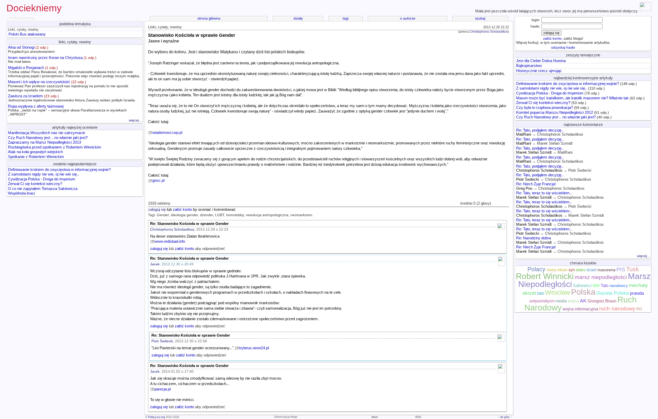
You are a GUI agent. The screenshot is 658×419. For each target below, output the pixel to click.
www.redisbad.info (169, 241)
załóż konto (182, 209)
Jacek (155, 264)
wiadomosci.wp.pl (167, 132)
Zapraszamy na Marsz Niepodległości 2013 (44, 142)
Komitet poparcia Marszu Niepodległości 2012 (554, 112)
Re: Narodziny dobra (533, 238)
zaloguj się (157, 209)
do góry (504, 416)
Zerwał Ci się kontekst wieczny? (35, 184)
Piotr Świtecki (162, 341)
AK (583, 300)
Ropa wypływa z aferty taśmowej (67, 110)
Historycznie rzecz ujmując (539, 71)
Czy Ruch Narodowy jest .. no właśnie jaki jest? (48, 138)
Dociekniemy (34, 8)
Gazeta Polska (612, 293)
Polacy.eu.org (156, 416)
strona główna (208, 18)
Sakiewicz (582, 285)
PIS (620, 269)
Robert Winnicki (545, 276)
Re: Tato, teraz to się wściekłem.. (544, 193)
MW (596, 286)
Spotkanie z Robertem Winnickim (36, 157)
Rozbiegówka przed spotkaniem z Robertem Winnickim (54, 147)
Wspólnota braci (21, 193)
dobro (581, 270)
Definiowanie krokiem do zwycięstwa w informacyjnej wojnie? (59, 170)
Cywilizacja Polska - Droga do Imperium (41, 179)
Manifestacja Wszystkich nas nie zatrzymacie (46, 133)
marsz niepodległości (601, 277)
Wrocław (557, 292)
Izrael (592, 270)
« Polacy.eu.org (20, 18)
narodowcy (618, 286)
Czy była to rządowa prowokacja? (544, 108)
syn (572, 270)
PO (639, 309)
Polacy (536, 269)
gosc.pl (158, 180)
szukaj (480, 18)
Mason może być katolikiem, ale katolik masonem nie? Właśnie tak (572, 98)
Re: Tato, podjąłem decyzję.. (539, 130)
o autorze (407, 18)
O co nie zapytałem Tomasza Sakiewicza (42, 189)
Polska (583, 291)
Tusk (632, 269)
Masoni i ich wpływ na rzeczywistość (68, 86)
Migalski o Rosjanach (74, 72)
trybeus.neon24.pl (254, 348)
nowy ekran (557, 270)
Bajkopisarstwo (529, 66)
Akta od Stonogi (32, 49)
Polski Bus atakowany (27, 34)
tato (540, 293)
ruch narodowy (617, 308)
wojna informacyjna (580, 309)
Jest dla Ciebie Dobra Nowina (541, 61)
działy (298, 18)
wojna (573, 301)
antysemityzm (541, 301)
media (561, 301)
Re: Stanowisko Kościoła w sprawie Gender (189, 224)
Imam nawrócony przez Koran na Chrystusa (52, 60)
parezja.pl (162, 389)
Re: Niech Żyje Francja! (536, 184)
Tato (604, 285)
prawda (637, 293)
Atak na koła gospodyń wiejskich (35, 152)
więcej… (135, 120)
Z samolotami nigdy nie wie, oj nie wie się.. (43, 174)
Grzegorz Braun (602, 301)
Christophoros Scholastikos (489, 31)
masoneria (606, 270)
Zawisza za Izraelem (72, 98)
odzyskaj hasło (563, 47)
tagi (346, 18)
